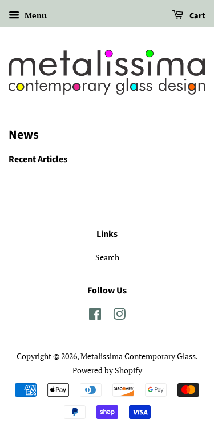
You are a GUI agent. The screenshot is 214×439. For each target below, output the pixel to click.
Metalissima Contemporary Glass (138, 356)
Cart (196, 16)
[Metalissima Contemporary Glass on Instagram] (119, 316)
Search (107, 257)
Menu (34, 15)
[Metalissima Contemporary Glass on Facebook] (95, 316)
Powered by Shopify (107, 370)
